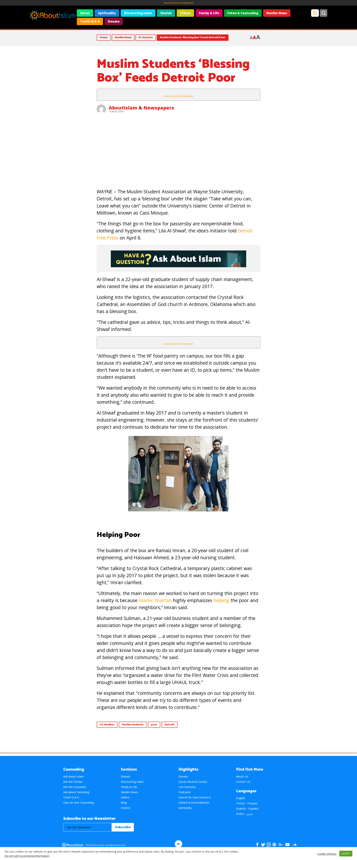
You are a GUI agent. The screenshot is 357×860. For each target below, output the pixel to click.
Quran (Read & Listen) (192, 781)
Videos (185, 13)
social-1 (294, 844)
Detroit (169, 725)
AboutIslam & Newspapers (141, 107)
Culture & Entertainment (194, 802)
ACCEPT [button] (346, 853)
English (240, 798)
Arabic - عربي (244, 813)
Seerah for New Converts (194, 797)
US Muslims (107, 725)
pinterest (274, 844)
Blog (124, 802)
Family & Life (209, 13)
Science (125, 808)
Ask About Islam (73, 776)
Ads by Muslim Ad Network (178, 2)
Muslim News (276, 13)
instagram (269, 844)
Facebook (257, 844)
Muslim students (132, 725)
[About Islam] (52, 15)
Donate (114, 21)
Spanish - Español (247, 808)
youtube (287, 844)
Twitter (263, 844)
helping (221, 600)
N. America (146, 37)
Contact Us (243, 781)
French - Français (247, 803)
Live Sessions (187, 787)
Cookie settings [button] (327, 853)
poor (154, 725)
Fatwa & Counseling (242, 13)
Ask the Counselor (74, 787)
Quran (85, 13)
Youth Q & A (90, 21)
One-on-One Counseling (78, 802)
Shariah (166, 13)
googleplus (281, 844)
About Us (242, 776)
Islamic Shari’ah (155, 600)
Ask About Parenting (76, 792)
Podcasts (184, 792)
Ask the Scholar (73, 781)
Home (104, 37)
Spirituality (107, 13)
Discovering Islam (138, 13)
